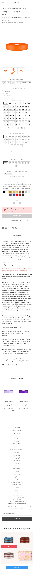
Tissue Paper (17, 468)
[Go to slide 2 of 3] (16, 410)
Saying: (17, 133)
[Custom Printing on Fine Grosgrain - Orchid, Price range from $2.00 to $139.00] (8, 391)
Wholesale (17, 436)
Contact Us (17, 433)
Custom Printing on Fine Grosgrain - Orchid (8, 404)
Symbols (7, 91)
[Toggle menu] (2, 2)
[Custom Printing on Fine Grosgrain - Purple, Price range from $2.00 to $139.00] (23, 391)
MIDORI (17, 488)
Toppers (17, 471)
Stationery (17, 463)
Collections (17, 460)
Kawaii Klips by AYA (17, 482)
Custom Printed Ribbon (17, 450)
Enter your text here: (17, 151)
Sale (17, 479)
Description (17, 236)
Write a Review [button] (25, 17)
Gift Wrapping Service (17, 458)
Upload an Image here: (17, 171)
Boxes (17, 466)
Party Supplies (17, 477)
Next (30, 395)
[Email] (6, 228)
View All (17, 490)
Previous (2, 395)
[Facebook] (3, 228)
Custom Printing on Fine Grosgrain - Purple (23, 404)
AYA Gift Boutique (17, 430)
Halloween (17, 455)
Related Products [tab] (17, 378)
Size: (17, 79)
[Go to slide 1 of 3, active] (13, 410)
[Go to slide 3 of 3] (19, 410)
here (19, 322)
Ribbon (17, 447)
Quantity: (17, 200)
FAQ (17, 439)
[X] (9, 228)
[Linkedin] (13, 228)
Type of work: (17, 88)
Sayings (6, 93)
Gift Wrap (17, 452)
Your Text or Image (9, 96)
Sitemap (17, 441)
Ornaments (17, 474)
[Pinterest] (16, 228)
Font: (17, 159)
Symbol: (17, 100)
